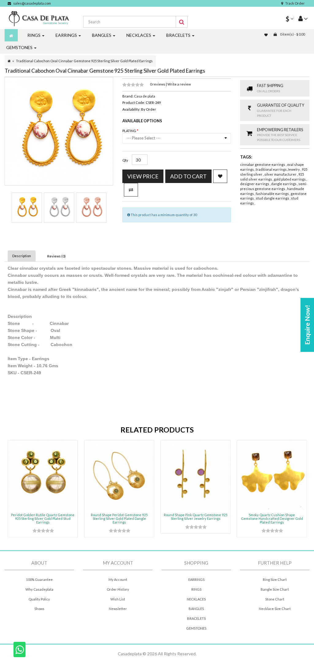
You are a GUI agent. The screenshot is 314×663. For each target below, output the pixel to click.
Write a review (179, 84)
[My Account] (301, 18)
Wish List (117, 599)
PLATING (129, 131)
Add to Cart (188, 176)
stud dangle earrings (273, 198)
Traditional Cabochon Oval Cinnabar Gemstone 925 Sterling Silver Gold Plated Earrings (84, 61)
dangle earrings (284, 184)
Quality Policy (39, 599)
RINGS (196, 589)
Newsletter (118, 609)
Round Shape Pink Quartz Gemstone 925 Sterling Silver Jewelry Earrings (195, 516)
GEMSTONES (196, 628)
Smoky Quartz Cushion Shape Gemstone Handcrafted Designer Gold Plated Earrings (272, 518)
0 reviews (158, 84)
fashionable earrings (272, 194)
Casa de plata (144, 96)
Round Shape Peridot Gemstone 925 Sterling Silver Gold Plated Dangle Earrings (119, 518)
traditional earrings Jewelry (278, 169)
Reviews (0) (56, 256)
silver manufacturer (280, 174)
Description (21, 256)
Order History (118, 589)
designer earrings (255, 184)
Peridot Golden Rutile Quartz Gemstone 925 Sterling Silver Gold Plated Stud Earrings (43, 518)
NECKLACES (196, 599)
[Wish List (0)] (266, 35)
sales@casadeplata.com (32, 3)
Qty (125, 160)
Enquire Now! (307, 325)
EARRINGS (196, 579)
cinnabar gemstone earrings (263, 164)
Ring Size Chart (275, 579)
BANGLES (196, 609)
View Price (143, 176)
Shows (39, 609)
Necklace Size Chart (275, 609)
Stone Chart (274, 599)
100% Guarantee (39, 579)
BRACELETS (196, 618)
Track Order (295, 3)
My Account (118, 579)
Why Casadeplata (39, 589)
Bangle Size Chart (275, 589)
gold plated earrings (290, 179)
